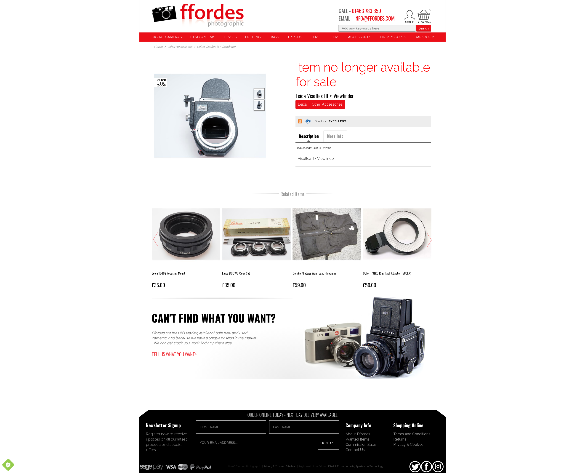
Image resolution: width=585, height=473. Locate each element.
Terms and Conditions (411, 434)
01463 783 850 (366, 11)
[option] (210, 116)
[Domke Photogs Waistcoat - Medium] (326, 244)
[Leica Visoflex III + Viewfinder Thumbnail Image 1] (259, 105)
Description (309, 136)
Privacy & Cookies (408, 444)
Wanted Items (358, 439)
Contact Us (355, 449)
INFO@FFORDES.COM (374, 18)
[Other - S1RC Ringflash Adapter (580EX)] (397, 244)
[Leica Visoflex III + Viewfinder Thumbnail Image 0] (210, 116)
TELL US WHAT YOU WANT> (174, 354)
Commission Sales (361, 444)
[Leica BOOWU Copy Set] (256, 244)
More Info (335, 136)
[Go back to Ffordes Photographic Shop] (197, 15)
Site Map (291, 466)
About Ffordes (358, 434)
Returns (399, 439)
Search (424, 28)
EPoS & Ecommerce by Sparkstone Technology (355, 466)
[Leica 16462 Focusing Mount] (186, 244)
